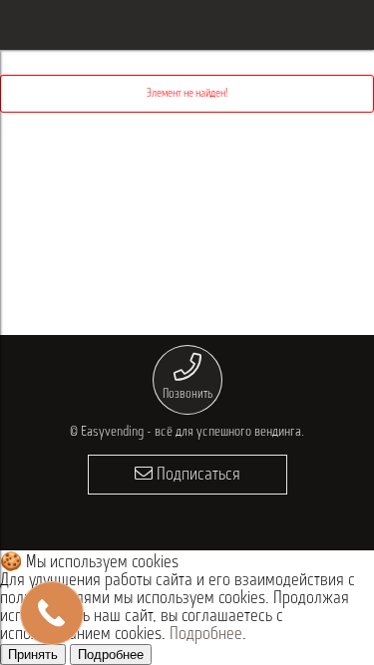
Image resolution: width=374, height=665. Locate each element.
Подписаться (196, 476)
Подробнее (206, 635)
